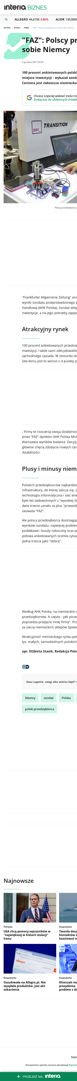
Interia (7, 27)
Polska (66, 698)
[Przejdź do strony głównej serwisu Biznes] (37, 7)
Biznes (17, 27)
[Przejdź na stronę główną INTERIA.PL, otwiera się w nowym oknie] (15, 7)
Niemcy (30, 698)
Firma (26, 27)
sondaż (49, 698)
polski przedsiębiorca (39, 709)
